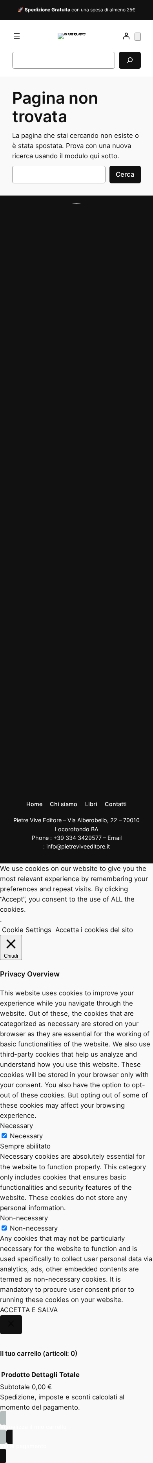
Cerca (125, 174)
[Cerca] (130, 60)
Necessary (26, 1136)
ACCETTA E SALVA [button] (29, 1310)
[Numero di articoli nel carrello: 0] (138, 37)
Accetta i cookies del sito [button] (94, 930)
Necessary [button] (16, 1126)
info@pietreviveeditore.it (78, 846)
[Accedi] (126, 36)
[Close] (11, 1325)
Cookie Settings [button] (26, 930)
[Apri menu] (17, 36)
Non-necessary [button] (24, 1218)
